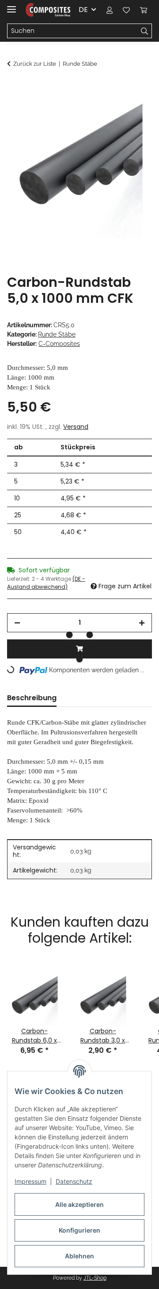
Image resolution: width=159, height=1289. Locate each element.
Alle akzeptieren (79, 1204)
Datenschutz (74, 1181)
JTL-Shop (94, 1278)
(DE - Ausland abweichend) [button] (46, 583)
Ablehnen (79, 1256)
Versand (75, 426)
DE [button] (83, 9)
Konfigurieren (79, 1230)
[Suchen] (144, 31)
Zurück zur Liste (34, 63)
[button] (109, 10)
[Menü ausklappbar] (11, 5)
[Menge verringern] (17, 623)
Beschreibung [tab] (32, 698)
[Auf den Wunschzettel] (133, 109)
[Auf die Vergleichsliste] (110, 109)
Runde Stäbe (57, 334)
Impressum (30, 1181)
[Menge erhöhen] (141, 623)
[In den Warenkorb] (14, 87)
